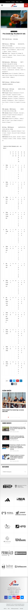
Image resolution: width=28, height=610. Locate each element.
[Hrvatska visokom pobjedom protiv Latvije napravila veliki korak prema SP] (5, 437)
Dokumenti (8, 1)
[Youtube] (18, 597)
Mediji (17, 1)
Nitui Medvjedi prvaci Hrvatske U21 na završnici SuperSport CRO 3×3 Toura (18, 428)
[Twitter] (10, 597)
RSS (8, 608)
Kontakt (21, 608)
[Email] (22, 597)
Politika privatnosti (14, 608)
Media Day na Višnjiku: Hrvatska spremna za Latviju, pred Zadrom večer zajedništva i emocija (18, 447)
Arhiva (21, 1)
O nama (13, 1)
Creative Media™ (21, 605)
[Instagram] (14, 597)
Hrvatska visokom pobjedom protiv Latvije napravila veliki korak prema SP (17, 437)
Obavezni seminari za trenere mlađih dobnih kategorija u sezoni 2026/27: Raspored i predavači (17, 457)
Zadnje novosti (6, 423)
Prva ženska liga (14, 31)
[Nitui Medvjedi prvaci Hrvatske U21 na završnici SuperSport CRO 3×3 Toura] (5, 429)
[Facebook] (6, 597)
